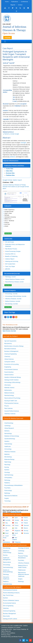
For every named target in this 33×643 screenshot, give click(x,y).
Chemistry (7, 356)
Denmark (26, 525)
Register (13, 5)
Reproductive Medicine (10, 495)
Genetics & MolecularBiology (8, 571)
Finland (25, 523)
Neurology (7, 464)
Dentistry (6, 430)
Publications (14, 1)
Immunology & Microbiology (12, 382)
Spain (16, 517)
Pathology (7, 480)
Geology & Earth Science (11, 380)
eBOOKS (7, 269)
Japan (7, 530)
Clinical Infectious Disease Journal (14, 279)
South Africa (15, 534)
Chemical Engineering (10, 354)
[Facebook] (20, 640)
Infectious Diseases (9, 451)
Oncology (7, 472)
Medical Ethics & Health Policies (23, 566)
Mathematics (8, 390)
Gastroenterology (8, 567)
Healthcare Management (6, 558)
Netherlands (6, 542)
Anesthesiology (8, 423)
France (16, 525)
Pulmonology (8, 490)
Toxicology (7, 501)
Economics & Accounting (11, 364)
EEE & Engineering (8, 605)
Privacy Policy (6, 634)
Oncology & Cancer (23, 548)
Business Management (9, 613)
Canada (16, 520)
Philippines (17, 542)
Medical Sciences (9, 393)
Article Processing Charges (13, 251)
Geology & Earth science (10, 618)
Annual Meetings (16, 512)
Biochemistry (8, 343)
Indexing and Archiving (11, 261)
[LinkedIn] (27, 640)
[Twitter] (23, 640)
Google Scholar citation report (12, 180)
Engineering (7, 367)
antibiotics (13, 157)
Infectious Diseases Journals (13, 298)
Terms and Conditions (8, 633)
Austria (25, 520)
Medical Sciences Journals (12, 301)
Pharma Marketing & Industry (11, 592)
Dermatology (8, 433)
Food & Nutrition (9, 372)
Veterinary (6, 608)
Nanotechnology (9, 395)
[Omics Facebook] (9, 8)
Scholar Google (14, 134)
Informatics (7, 385)
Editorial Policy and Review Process (12, 636)
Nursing (6, 467)
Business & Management (11, 351)
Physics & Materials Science (11, 600)
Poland (25, 517)
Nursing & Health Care (10, 400)
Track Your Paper (10, 266)
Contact (20, 5)
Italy (6, 523)
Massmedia (6, 616)
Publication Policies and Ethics (14, 166)
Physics (6, 406)
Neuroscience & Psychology (12, 398)
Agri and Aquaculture (10, 341)
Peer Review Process (11, 248)
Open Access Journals (9, 331)
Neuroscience (7, 562)
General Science (8, 374)
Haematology (8, 444)
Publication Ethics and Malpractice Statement (15, 245)
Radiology (7, 493)
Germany (7, 525)
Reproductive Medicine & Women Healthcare (23, 574)
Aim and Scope (9, 242)
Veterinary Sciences (9, 413)
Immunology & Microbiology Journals (15, 296)
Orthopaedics (8, 477)
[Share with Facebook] (5, 317)
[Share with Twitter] (8, 317)
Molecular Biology (9, 459)
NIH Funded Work (10, 264)
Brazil (6, 533)
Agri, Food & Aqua (8, 595)
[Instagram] (30, 640)
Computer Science (9, 361)
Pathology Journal (10, 276)
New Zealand (14, 538)
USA (6, 517)
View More (7, 233)
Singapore (17, 530)
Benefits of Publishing (11, 256)
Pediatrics (7, 482)
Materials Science (9, 387)
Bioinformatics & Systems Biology (14, 346)
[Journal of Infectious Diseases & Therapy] (7, 18)
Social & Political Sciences (11, 411)
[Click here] (5, 8)
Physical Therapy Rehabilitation (23, 556)
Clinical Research (9, 428)
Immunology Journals (11, 293)
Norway (25, 530)
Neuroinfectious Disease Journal (14, 281)
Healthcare (7, 446)
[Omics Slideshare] (24, 8)
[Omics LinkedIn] (16, 8)
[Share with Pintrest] (14, 317)
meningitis (23, 142)
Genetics (6, 441)
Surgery (6, 498)
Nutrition (6, 469)
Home (7, 1)
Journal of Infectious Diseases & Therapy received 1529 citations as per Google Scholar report (16, 186)
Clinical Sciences (9, 359)
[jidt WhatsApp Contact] (16, 11)
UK (6, 528)
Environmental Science (9, 603)
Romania (26, 533)
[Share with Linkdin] (11, 317)
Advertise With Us (10, 254)
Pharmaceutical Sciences (11, 403)
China (16, 523)
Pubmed (6, 134)
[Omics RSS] (20, 8)
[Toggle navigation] (5, 41)
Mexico (25, 528)
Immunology (8, 449)
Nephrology (7, 462)
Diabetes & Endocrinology (11, 436)
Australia (7, 520)
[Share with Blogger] (16, 317)
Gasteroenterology (9, 438)
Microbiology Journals (11, 303)
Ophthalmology (8, 475)
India (15, 528)
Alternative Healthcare (6, 578)
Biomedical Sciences (10, 348)
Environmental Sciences (11, 369)
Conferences (24, 1)
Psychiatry (7, 488)
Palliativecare (21, 570)
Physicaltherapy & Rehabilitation (13, 485)
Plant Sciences (8, 408)
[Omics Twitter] (13, 8)
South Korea (6, 536)
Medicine (6, 454)
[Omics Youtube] (28, 8)
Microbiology (8, 457)
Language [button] (7, 37)
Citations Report (9, 259)
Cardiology (7, 425)
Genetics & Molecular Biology (12, 377)
